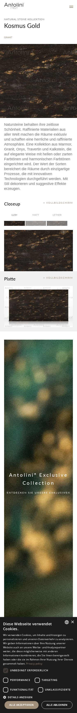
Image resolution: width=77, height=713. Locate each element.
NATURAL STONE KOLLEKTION (24, 19)
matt (35, 215)
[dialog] (38, 665)
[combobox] (67, 622)
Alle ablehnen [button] (57, 705)
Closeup (12, 203)
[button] (38, 697)
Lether (57, 215)
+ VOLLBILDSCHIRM (58, 202)
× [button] (72, 622)
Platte (10, 278)
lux (14, 215)
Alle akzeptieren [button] (21, 705)
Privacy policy (34, 663)
